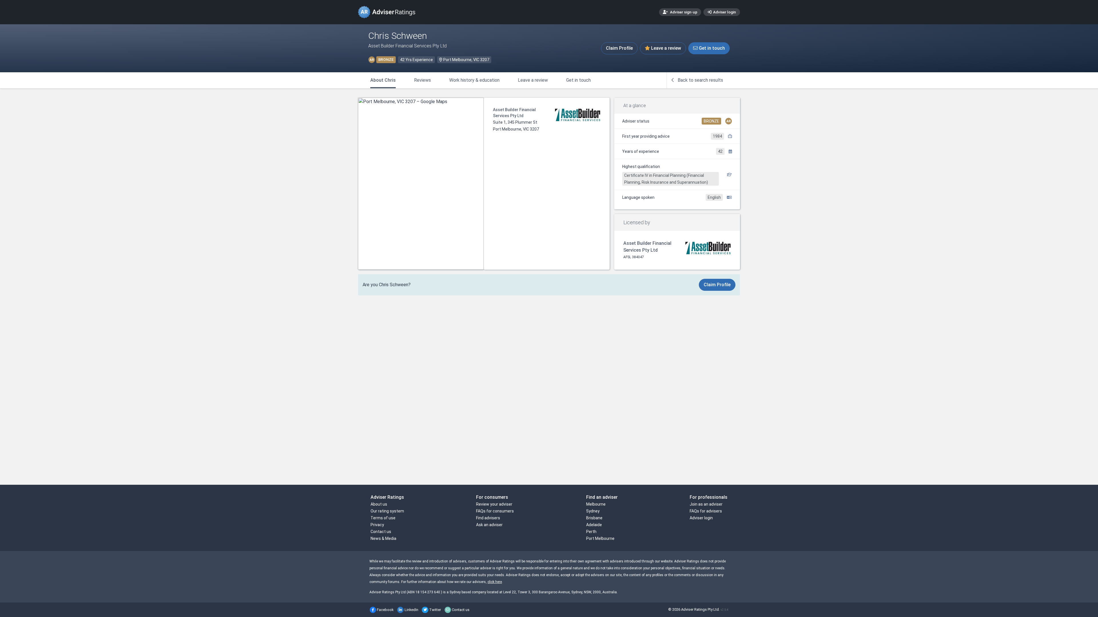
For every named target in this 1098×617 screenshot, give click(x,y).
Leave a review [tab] (533, 80)
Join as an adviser (706, 504)
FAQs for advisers (706, 511)
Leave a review (665, 48)
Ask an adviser (489, 524)
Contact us (381, 531)
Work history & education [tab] (474, 80)
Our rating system (387, 511)
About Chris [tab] (383, 80)
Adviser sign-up (683, 12)
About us (379, 504)
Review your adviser (494, 504)
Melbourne (596, 504)
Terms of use (383, 518)
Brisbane (594, 518)
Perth (591, 531)
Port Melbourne (600, 538)
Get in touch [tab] (578, 80)
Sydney (593, 511)
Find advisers (488, 518)
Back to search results (700, 80)
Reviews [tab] (422, 80)
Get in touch (711, 48)
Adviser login (724, 12)
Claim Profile (619, 48)
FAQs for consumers (495, 511)
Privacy (377, 524)
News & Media (383, 538)
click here (495, 582)
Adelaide (594, 524)
